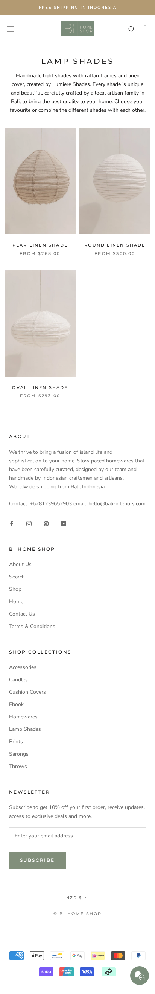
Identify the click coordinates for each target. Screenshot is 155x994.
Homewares (23, 716)
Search (17, 576)
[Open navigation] (10, 28)
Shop (15, 589)
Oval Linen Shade (40, 387)
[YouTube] (63, 523)
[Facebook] (11, 523)
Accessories (22, 667)
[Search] (131, 29)
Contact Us (22, 613)
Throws (18, 766)
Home (16, 601)
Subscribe (37, 860)
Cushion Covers (27, 692)
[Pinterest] (46, 523)
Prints (16, 741)
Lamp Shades (25, 729)
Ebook (16, 704)
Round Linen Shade (114, 245)
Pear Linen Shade (40, 245)
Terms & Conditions (32, 626)
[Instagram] (29, 523)
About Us (20, 564)
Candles (18, 679)
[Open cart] (145, 28)
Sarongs (19, 754)
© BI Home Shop (77, 913)
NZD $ (74, 897)
